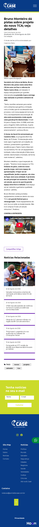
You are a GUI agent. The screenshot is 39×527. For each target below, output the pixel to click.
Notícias (6, 456)
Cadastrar (19, 405)
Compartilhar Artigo (13, 249)
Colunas (24, 478)
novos (16, 364)
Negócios (24, 465)
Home (5, 449)
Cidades (24, 462)
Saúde (23, 469)
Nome (9, 397)
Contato (6, 459)
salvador (9, 368)
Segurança (25, 459)
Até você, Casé (26, 481)
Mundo (23, 452)
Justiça (23, 475)
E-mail (23, 397)
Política (23, 449)
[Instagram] (17, 435)
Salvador (24, 456)
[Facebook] (21, 435)
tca (19, 368)
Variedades (25, 472)
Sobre (5, 452)
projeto (26, 364)
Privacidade (19, 518)
